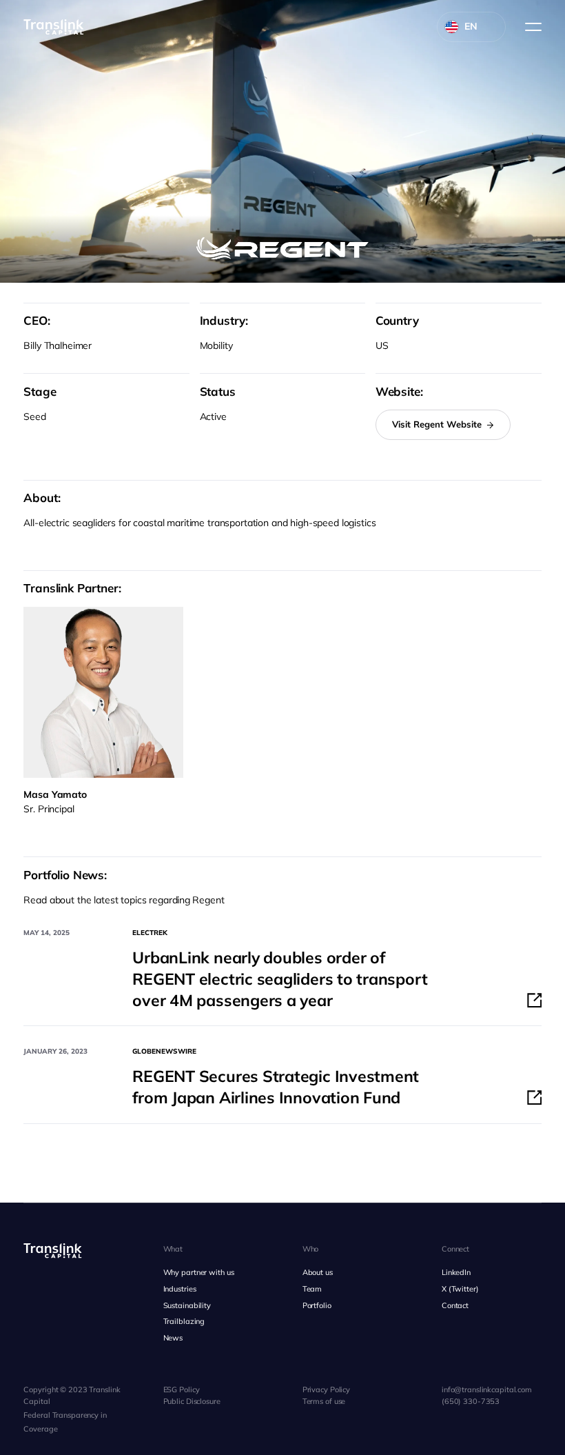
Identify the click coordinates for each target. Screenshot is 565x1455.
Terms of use (324, 1401)
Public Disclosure (191, 1401)
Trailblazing (184, 1321)
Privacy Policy (326, 1389)
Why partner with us (198, 1272)
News (173, 1338)
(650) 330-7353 (471, 1401)
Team (312, 1289)
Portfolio (316, 1305)
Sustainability (187, 1305)
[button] (529, 26)
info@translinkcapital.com (487, 1389)
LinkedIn (456, 1272)
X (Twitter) (460, 1289)
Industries (179, 1289)
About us (317, 1272)
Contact (455, 1305)
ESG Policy (181, 1389)
